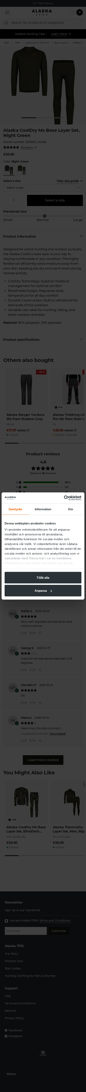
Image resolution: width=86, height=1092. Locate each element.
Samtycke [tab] (15, 509)
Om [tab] (70, 509)
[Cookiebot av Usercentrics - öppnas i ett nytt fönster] (63, 498)
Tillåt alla (43, 577)
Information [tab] (43, 509)
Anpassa (41, 590)
